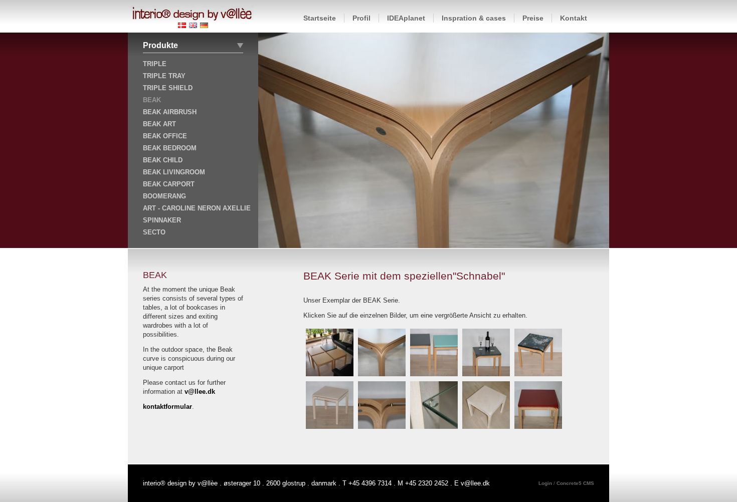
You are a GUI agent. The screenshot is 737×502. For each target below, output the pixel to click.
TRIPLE (154, 64)
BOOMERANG (164, 196)
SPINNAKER (162, 220)
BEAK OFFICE (165, 136)
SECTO (154, 232)
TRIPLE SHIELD (168, 88)
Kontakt (573, 18)
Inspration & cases (474, 18)
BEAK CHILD (162, 160)
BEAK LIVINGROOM (174, 172)
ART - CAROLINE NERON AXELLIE (197, 208)
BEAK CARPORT (169, 184)
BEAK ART (159, 124)
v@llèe (208, 483)
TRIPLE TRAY (164, 76)
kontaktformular (167, 406)
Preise (532, 18)
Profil (361, 18)
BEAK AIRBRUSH (170, 112)
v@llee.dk (200, 391)
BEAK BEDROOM (170, 148)
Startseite (319, 18)
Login (546, 483)
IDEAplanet (406, 18)
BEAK (152, 100)
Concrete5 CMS (575, 483)
